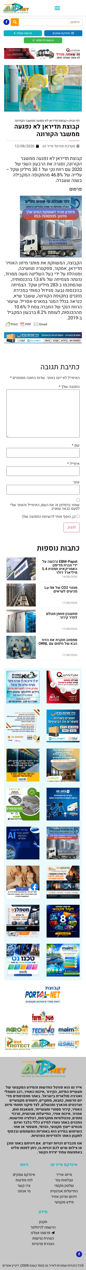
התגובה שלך (69, 387)
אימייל (73, 464)
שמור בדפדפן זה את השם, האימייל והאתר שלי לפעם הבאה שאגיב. (44, 506)
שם (76, 445)
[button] (57, 8)
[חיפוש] (15, 22)
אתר (76, 482)
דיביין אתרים (11, 1265)
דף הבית (74, 120)
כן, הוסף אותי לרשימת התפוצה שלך (49, 516)
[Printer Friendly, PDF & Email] (26, 324)
